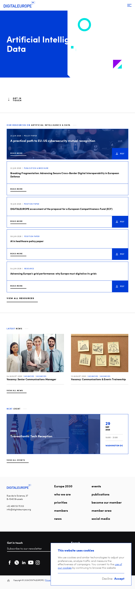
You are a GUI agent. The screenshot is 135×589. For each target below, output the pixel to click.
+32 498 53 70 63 (15, 506)
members (61, 510)
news (58, 518)
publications (100, 494)
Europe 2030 (63, 486)
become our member (107, 502)
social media (101, 518)
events (96, 486)
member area (101, 510)
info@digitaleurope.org (19, 509)
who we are (62, 494)
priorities (60, 502)
